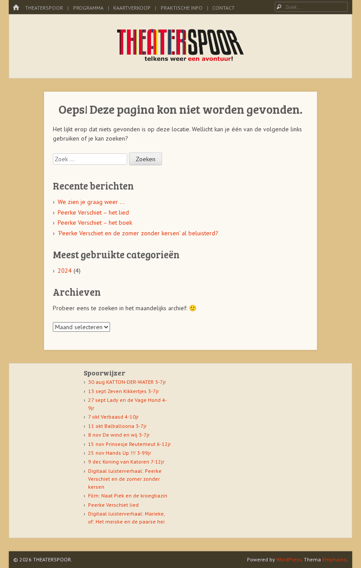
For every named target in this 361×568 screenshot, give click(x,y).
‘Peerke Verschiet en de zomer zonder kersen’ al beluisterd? (138, 233)
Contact (223, 7)
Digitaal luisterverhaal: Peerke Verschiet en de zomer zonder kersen (125, 479)
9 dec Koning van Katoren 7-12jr (126, 461)
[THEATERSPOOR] (180, 60)
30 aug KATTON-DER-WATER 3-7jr (127, 382)
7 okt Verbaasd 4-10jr (113, 416)
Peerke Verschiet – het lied (93, 212)
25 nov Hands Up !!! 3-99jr (119, 452)
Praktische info (182, 7)
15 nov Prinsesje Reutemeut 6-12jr (129, 444)
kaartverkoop (132, 7)
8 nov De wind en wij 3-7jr (119, 434)
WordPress (289, 559)
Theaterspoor (44, 7)
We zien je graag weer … (91, 202)
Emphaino (334, 559)
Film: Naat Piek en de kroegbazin (127, 495)
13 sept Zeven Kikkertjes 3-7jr (123, 391)
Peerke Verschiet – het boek (95, 222)
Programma (88, 7)
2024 (65, 271)
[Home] (16, 8)
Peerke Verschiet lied (113, 504)
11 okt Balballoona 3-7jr (117, 426)
